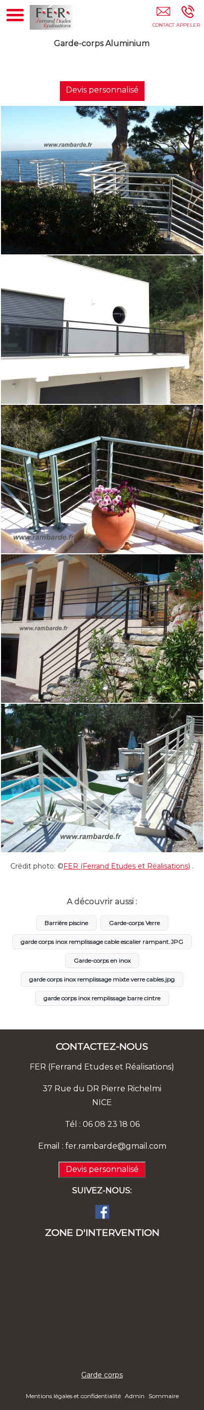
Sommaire (164, 1396)
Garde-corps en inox (102, 960)
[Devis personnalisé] (163, 18)
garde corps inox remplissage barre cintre (102, 998)
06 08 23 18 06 (111, 1124)
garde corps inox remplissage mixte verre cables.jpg (102, 979)
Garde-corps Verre (134, 922)
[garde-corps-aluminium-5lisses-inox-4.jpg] (102, 479)
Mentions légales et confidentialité (73, 1396)
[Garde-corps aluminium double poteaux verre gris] (102, 329)
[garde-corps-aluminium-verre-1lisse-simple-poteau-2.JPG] (102, 628)
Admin (135, 1396)
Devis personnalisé (102, 90)
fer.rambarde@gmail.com (115, 1146)
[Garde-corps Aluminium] (102, 180)
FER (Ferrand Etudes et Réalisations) (126, 866)
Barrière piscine (66, 922)
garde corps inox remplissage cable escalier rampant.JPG (102, 941)
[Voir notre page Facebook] (102, 1211)
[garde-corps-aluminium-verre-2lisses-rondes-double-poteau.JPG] (102, 778)
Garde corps (102, 1374)
